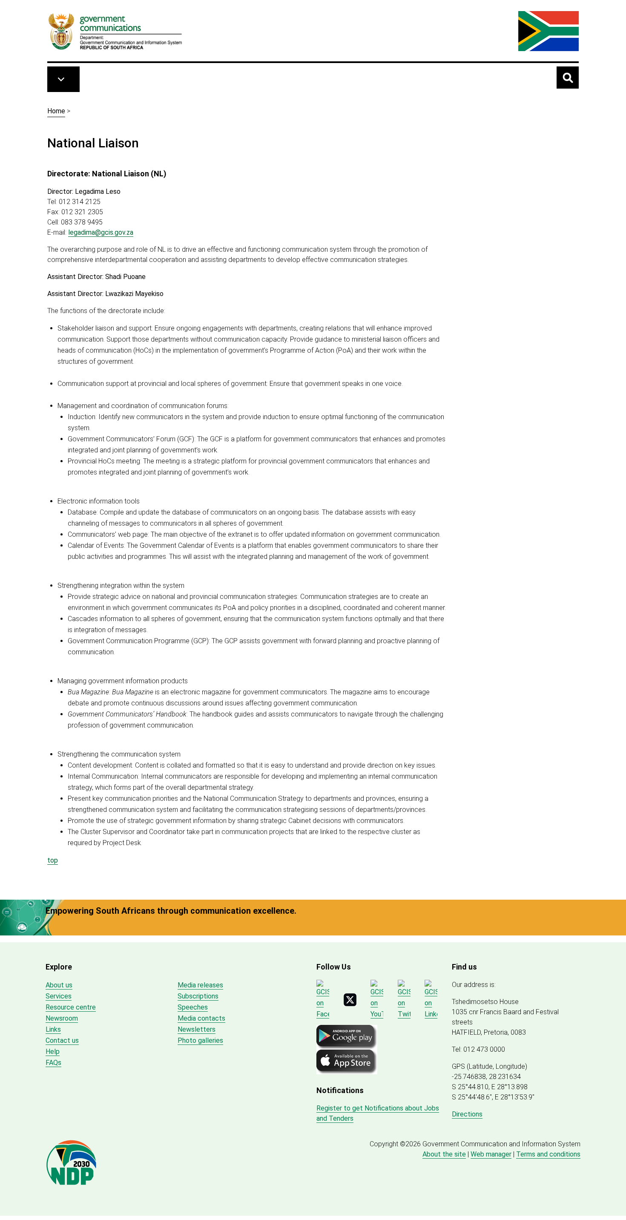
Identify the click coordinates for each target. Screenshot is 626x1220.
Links (53, 1029)
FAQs (53, 1063)
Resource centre (71, 1007)
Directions (467, 1114)
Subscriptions (198, 996)
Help (53, 1051)
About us (59, 985)
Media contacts (201, 1018)
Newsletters (196, 1029)
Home (56, 111)
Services (59, 996)
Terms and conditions (548, 1154)
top (52, 860)
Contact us (62, 1040)
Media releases (200, 985)
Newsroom (62, 1018)
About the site (444, 1154)
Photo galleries (200, 1040)
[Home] (115, 31)
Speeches (193, 1007)
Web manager (491, 1154)
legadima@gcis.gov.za (100, 232)
